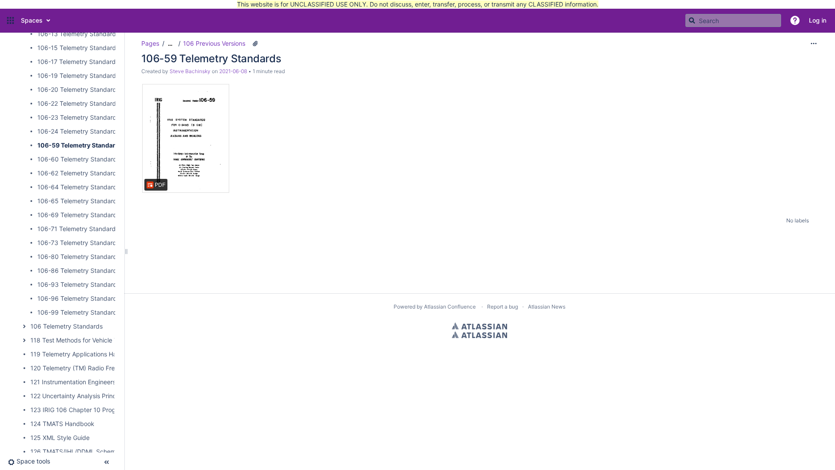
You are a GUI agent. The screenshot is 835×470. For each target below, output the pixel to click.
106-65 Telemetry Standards (78, 201)
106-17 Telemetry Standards (78, 61)
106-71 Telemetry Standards (78, 228)
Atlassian (479, 326)
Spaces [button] (32, 20)
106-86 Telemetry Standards (78, 270)
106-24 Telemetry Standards (78, 131)
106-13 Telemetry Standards (78, 33)
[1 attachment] (255, 43)
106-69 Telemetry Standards (78, 214)
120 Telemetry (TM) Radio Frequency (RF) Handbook (105, 368)
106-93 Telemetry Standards (78, 284)
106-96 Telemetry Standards (78, 298)
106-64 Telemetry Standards (78, 187)
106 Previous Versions (214, 43)
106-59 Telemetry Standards (80, 145)
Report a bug (502, 306)
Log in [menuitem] (817, 20)
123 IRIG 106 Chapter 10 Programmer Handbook (99, 409)
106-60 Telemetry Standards (78, 159)
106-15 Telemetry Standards (78, 47)
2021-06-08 (233, 71)
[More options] (813, 43)
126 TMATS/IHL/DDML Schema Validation (89, 451)
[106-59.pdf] (185, 138)
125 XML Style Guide (60, 437)
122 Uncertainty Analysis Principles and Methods (99, 396)
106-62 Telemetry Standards (78, 173)
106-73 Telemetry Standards (78, 242)
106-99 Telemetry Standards (78, 312)
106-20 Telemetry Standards (78, 89)
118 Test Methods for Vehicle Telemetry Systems (99, 340)
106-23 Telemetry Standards (78, 117)
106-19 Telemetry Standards (78, 75)
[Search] (691, 20)
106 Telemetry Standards (66, 326)
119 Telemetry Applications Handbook (84, 354)
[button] (10, 20)
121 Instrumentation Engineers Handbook (88, 382)
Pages (150, 43)
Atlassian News (546, 306)
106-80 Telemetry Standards (78, 256)
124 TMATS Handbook (62, 423)
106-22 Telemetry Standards (78, 103)
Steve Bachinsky (190, 71)
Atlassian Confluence (450, 306)
